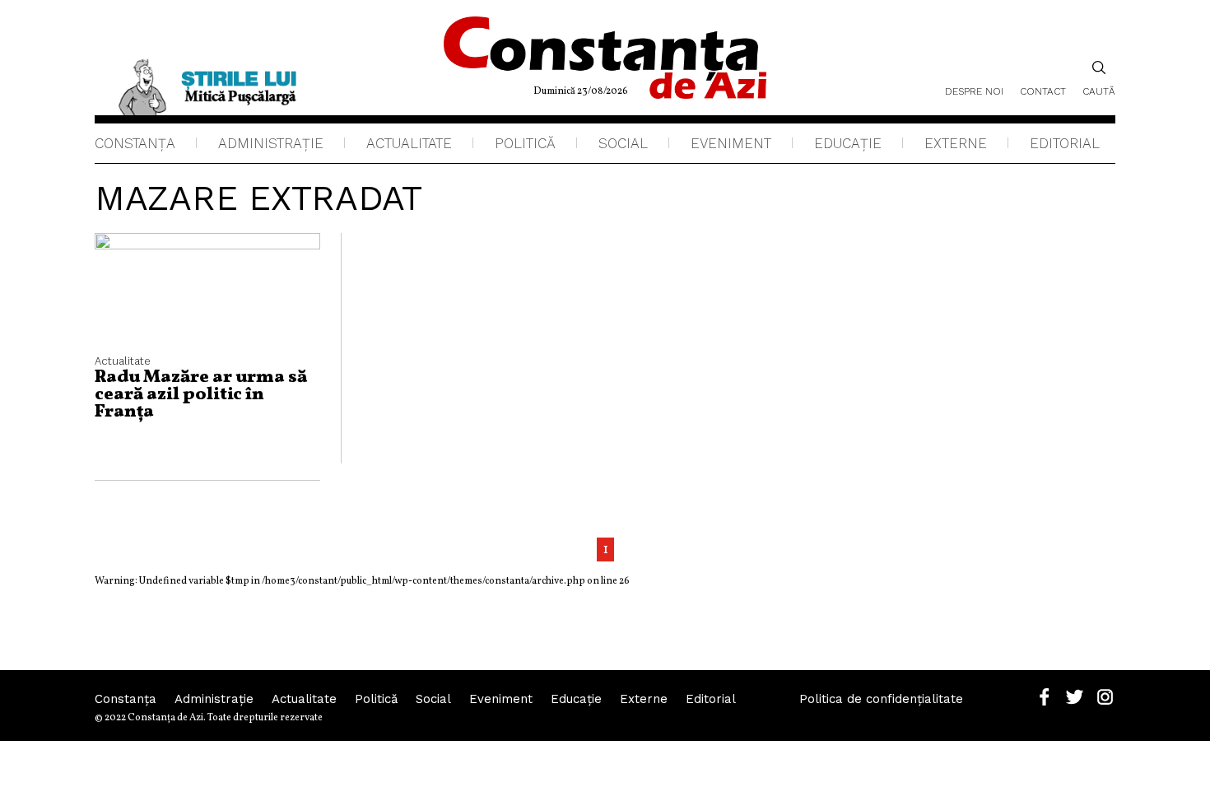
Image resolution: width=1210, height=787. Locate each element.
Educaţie (848, 143)
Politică (525, 143)
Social (623, 143)
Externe (955, 143)
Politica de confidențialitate (881, 699)
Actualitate (409, 143)
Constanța (135, 143)
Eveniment (731, 143)
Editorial (1065, 143)
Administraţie (270, 143)
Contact (1043, 91)
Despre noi (974, 91)
